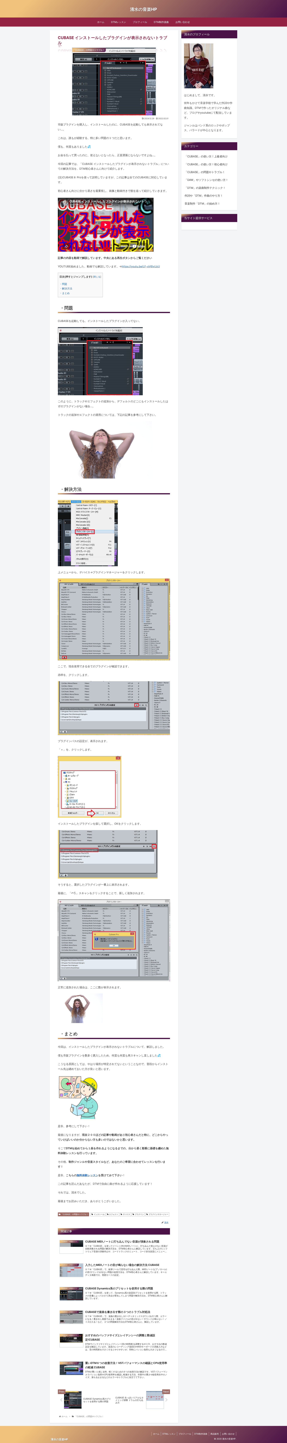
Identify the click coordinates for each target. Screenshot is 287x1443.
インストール (99, 1214)
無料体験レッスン (87, 1175)
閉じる (97, 276)
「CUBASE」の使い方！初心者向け (206, 164)
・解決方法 (65, 288)
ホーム (156, 1434)
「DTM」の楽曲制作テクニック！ (205, 187)
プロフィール (185, 1434)
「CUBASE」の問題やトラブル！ (74, 1214)
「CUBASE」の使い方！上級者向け (206, 156)
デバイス (126, 1214)
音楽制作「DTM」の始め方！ (202, 203)
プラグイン (139, 1214)
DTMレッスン (168, 1434)
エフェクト (113, 1214)
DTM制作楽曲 (200, 1434)
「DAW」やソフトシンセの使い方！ (206, 179)
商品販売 (214, 1434)
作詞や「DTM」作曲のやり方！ (204, 195)
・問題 (63, 284)
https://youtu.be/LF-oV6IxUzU (141, 266)
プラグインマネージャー (158, 1214)
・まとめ (64, 293)
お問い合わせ (228, 1434)
